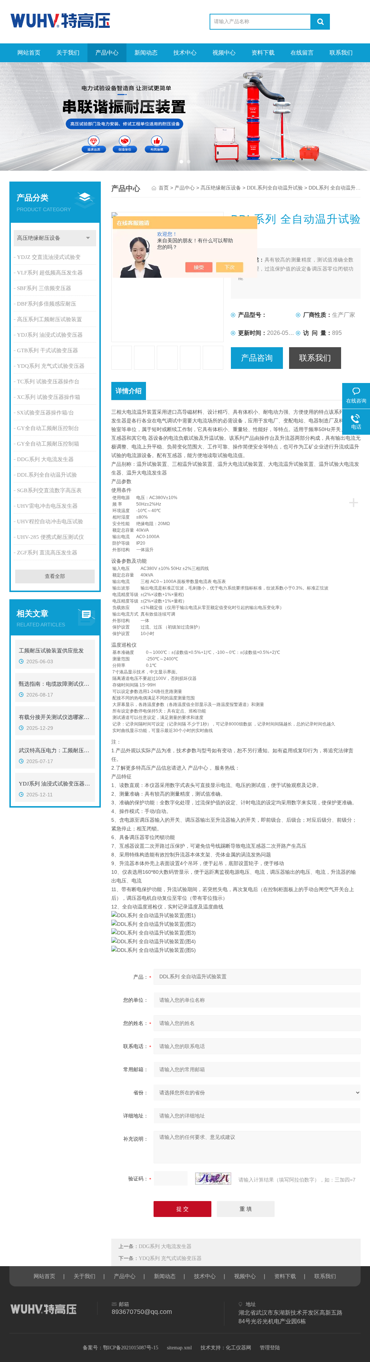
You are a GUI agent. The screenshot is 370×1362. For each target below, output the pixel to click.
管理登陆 (270, 1347)
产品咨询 (257, 357)
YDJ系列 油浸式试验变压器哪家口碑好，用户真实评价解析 (55, 784)
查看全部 (55, 576)
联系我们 (341, 53)
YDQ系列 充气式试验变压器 (51, 366)
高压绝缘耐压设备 (38, 238)
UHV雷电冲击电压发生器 (47, 506)
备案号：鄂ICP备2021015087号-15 (120, 1347)
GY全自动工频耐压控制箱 (48, 444)
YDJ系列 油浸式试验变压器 (50, 335)
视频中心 (224, 53)
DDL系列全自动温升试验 (47, 475)
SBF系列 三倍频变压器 (44, 288)
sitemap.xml (179, 1347)
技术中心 (185, 53)
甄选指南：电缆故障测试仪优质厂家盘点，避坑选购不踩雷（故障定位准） (55, 684)
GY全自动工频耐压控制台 (48, 428)
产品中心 (107, 53)
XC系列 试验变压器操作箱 (48, 397)
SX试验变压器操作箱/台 (45, 413)
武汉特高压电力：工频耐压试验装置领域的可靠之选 (55, 750)
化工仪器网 (238, 1347)
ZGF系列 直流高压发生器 (47, 553)
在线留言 (302, 53)
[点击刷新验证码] (213, 1178)
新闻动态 (146, 53)
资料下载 (263, 53)
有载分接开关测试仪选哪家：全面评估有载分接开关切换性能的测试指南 (55, 717)
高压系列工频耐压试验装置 (49, 319)
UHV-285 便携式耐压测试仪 (50, 537)
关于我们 (67, 53)
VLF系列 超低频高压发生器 (50, 273)
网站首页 (28, 53)
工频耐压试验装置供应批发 (51, 651)
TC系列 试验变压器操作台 (48, 381)
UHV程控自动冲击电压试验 (50, 521)
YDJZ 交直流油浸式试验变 (49, 257)
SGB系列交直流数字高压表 (49, 490)
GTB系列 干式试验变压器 (47, 350)
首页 (164, 188)
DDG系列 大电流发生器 (45, 459)
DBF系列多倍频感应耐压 (46, 304)
